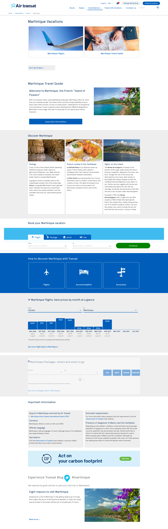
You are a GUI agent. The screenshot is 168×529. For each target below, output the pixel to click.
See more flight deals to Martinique (42, 346)
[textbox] (47, 245)
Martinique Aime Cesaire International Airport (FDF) (50, 416)
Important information (55, 121)
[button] (36, 237)
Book (72, 8)
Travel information (112, 8)
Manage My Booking (131, 3)
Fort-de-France (36, 67)
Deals (81, 8)
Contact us (131, 7)
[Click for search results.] (158, 7)
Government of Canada (44, 440)
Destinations (94, 8)
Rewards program (151, 3)
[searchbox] (149, 7)
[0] (116, 324)
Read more (33, 519)
